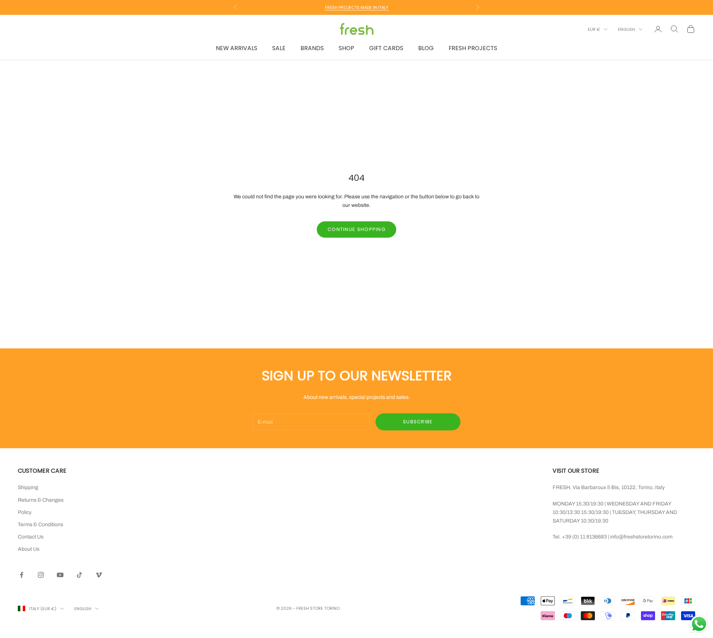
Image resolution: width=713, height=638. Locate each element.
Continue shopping (356, 229)
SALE (279, 48)
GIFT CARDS (386, 48)
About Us (28, 549)
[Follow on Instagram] (41, 575)
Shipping (28, 487)
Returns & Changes (41, 500)
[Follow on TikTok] (79, 575)
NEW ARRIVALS (236, 48)
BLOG (426, 48)
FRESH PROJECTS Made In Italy (356, 7)
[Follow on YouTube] (60, 575)
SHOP (346, 48)
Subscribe (418, 421)
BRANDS (312, 48)
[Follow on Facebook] (21, 575)
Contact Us (30, 537)
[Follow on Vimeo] (98, 575)
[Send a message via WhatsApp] (699, 624)
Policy (25, 512)
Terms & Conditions (40, 524)
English (626, 29)
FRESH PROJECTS (473, 48)
